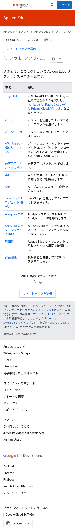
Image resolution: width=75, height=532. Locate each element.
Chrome (8, 473)
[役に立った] (46, 40)
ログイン (64, 5)
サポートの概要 (13, 396)
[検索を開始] (52, 4)
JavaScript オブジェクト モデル (14, 202)
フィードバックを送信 (21, 48)
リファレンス (63, 31)
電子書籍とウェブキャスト (20, 373)
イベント (9, 360)
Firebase (9, 479)
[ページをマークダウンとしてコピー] (53, 58)
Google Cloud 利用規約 (20, 514)
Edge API (11, 96)
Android (8, 466)
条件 (8, 175)
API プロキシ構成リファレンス (13, 148)
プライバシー (12, 508)
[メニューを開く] (6, 5)
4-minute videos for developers (23, 433)
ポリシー (11, 120)
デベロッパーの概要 (16, 426)
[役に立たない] (52, 40)
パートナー (10, 366)
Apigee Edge (15, 17)
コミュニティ (12, 390)
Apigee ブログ (12, 439)
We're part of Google (16, 353)
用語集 (9, 241)
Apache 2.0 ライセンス (55, 314)
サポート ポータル (15, 410)
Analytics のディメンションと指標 (14, 230)
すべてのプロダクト (16, 493)
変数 (8, 186)
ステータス (10, 403)
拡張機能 (11, 257)
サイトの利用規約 (36, 508)
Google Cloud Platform (18, 486)
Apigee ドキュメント (16, 31)
